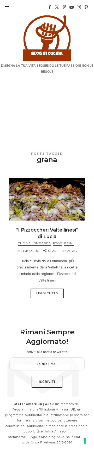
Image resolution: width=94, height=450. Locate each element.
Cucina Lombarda (34, 243)
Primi (69, 243)
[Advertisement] (47, 109)
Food (57, 243)
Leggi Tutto (47, 293)
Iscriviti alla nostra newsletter (47, 352)
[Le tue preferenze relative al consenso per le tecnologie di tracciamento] (85, 441)
